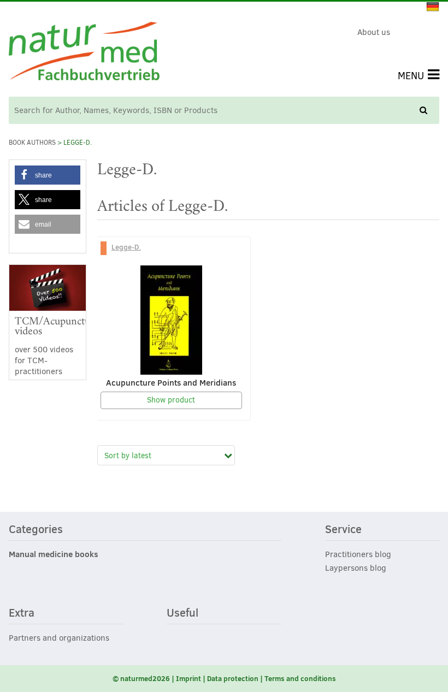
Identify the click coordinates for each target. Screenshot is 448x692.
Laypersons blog (355, 568)
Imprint (188, 678)
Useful (182, 613)
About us (373, 32)
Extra (21, 613)
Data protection (232, 678)
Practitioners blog (358, 554)
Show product (171, 400)
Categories (36, 530)
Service (343, 530)
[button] (47, 175)
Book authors (32, 142)
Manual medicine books (53, 554)
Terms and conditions (300, 678)
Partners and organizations (59, 637)
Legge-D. (126, 247)
